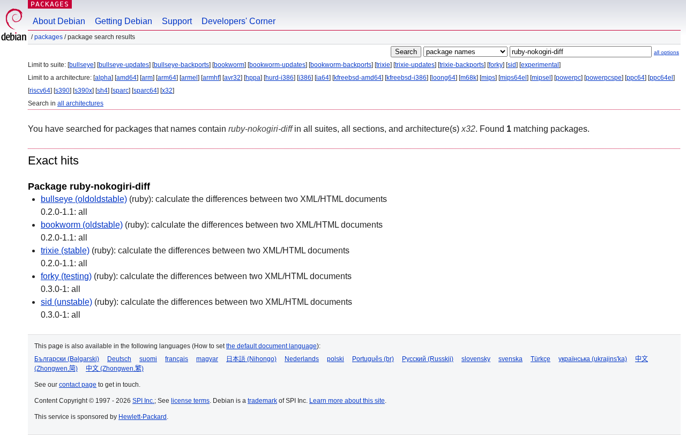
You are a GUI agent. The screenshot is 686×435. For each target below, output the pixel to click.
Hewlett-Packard (142, 417)
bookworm (229, 65)
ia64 (322, 77)
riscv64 (39, 90)
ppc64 (636, 77)
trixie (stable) (65, 250)
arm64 (167, 77)
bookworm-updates (277, 65)
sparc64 (145, 90)
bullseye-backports (181, 65)
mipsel (541, 77)
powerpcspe (604, 77)
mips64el (513, 77)
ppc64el (661, 77)
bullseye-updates (124, 65)
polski (335, 359)
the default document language (271, 346)
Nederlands (302, 359)
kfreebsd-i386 (406, 77)
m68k (468, 77)
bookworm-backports (340, 65)
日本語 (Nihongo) (251, 359)
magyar (207, 359)
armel (189, 77)
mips (488, 77)
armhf (211, 77)
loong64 (443, 77)
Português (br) (373, 359)
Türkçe (540, 359)
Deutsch (119, 359)
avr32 (232, 77)
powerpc (568, 77)
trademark (262, 400)
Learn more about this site (347, 400)
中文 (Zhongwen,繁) (115, 368)
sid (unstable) (66, 301)
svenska (510, 359)
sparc (121, 90)
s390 (62, 90)
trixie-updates (415, 65)
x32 (167, 90)
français (176, 359)
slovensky (475, 359)
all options (666, 52)
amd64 (126, 77)
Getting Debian (123, 21)
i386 (305, 77)
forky (496, 65)
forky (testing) (66, 276)
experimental (540, 65)
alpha (103, 77)
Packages (50, 4)
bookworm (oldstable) (82, 224)
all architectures (80, 103)
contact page (77, 384)
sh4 (102, 90)
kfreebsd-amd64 (358, 77)
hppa (252, 77)
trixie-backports (461, 65)
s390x (83, 90)
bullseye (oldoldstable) (84, 199)
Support (177, 21)
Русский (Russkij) (427, 359)
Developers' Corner (238, 21)
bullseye (81, 65)
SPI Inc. (143, 400)
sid (512, 65)
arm (147, 77)
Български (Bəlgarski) (66, 359)
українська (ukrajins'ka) (592, 359)
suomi (148, 359)
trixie (383, 65)
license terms (190, 400)
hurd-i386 (279, 77)
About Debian (59, 21)
